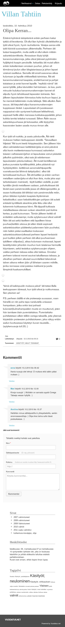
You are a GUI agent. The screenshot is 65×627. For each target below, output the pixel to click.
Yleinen (44, 585)
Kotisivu (28, 462)
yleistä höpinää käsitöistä (36, 596)
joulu (50, 586)
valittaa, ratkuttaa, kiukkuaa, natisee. (38, 592)
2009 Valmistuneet (22, 523)
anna (13, 367)
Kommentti (10, 471)
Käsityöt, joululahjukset (22, 576)
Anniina (14, 409)
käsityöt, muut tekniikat (27, 343)
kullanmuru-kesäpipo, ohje (25, 533)
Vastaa (12, 381)
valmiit (14, 595)
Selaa (38, 3)
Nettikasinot (26, 3)
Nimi (8, 443)
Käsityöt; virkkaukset (40, 581)
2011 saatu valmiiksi (22, 530)
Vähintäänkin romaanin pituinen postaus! (28, 586)
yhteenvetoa (23, 596)
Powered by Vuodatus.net (51, 623)
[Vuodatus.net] (13, 620)
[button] (32, 3)
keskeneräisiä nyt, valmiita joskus (18, 589)
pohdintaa (13, 592)
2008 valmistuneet (22, 520)
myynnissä (49, 589)
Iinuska (12, 576)
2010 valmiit (19, 527)
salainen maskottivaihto (22, 592)
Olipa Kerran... (17, 30)
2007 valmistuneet (22, 517)
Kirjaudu (58, 3)
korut (29, 589)
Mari (13, 388)
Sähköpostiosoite (20, 452)
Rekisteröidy (47, 3)
